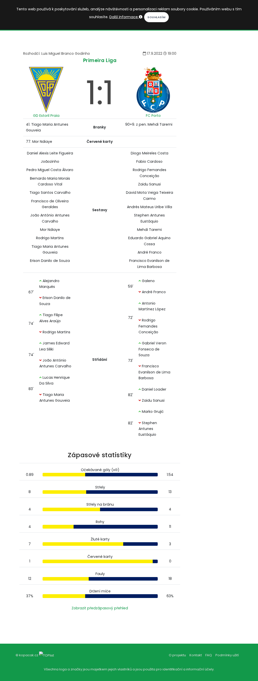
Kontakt (195, 655)
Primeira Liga (100, 60)
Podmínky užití (227, 655)
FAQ (208, 655)
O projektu (177, 655)
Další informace (124, 16)
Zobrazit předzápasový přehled (100, 608)
